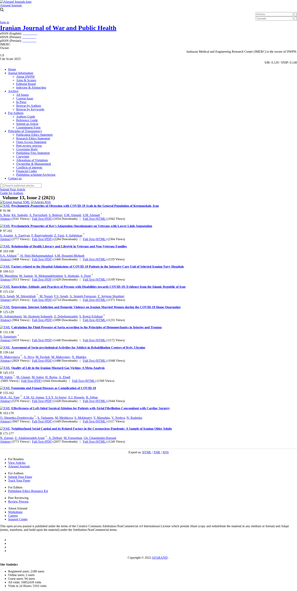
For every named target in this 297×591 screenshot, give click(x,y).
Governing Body (27, 149)
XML (157, 452)
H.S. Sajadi (7, 296)
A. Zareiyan (22, 235)
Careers (13, 515)
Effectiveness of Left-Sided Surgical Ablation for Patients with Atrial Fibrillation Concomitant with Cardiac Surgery (90, 408)
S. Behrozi (55, 215)
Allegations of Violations (32, 160)
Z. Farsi (59, 235)
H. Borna (51, 377)
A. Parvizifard (38, 215)
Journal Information (20, 73)
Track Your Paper (19, 480)
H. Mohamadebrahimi (49, 276)
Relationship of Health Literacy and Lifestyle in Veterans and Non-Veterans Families (69, 246)
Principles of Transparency (25, 131)
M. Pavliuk (43, 357)
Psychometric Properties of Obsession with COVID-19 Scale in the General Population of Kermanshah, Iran (85, 205)
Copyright (22, 156)
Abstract (5, 218)
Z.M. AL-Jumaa (33, 397)
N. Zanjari (6, 438)
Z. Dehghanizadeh (66, 316)
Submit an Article (27, 124)
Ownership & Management (33, 164)
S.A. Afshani (8, 255)
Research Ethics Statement (33, 138)
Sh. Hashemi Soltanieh (37, 316)
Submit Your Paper (20, 477)
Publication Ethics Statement (34, 134)
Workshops (15, 512)
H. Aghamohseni (11, 316)
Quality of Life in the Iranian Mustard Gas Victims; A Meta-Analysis (58, 368)
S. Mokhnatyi (83, 417)
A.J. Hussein (76, 397)
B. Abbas (92, 397)
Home (12, 69)
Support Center (17, 519)
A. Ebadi (64, 377)
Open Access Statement (31, 142)
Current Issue (24, 98)
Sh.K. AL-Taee (10, 397)
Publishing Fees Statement (33, 153)
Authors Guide (25, 116)
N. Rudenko (134, 417)
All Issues (22, 94)
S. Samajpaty (8, 336)
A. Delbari (55, 438)
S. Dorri (86, 276)
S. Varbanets (45, 417)
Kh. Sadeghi (19, 215)
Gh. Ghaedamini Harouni (100, 438)
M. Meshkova (64, 417)
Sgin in (4, 22)
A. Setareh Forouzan (83, 296)
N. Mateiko (79, 357)
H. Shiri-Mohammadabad (36, 255)
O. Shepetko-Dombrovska (17, 417)
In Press (21, 102)
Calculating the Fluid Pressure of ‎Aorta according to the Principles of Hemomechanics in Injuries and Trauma (86, 327)
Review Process (18, 501)
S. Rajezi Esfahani (91, 316)
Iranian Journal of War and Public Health (58, 27)
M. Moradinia (9, 276)
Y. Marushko (101, 417)
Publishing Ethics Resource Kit (28, 491)
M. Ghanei (23, 377)
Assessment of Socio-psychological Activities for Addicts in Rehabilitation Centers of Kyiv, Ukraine (78, 347)
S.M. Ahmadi (72, 215)
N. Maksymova (10, 357)
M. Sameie (26, 276)
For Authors (15, 113)
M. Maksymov (60, 357)
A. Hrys (29, 357)
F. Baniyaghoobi (42, 235)
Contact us (15, 178)
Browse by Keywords (30, 109)
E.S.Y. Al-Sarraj (56, 397)
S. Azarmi (6, 235)
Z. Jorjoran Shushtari (111, 296)
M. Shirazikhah (26, 296)
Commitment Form (28, 127)
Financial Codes (26, 171)
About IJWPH (25, 76)
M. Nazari (46, 296)
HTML (146, 452)
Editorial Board (26, 84)
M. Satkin (6, 377)
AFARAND (160, 557)
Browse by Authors (28, 105)
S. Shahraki (71, 276)
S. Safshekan (74, 235)
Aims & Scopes (26, 80)
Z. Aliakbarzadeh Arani (30, 438)
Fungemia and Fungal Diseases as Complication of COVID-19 (53, 388)
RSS (166, 452)
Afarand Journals (11, 5)
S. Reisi (5, 215)
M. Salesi (38, 377)
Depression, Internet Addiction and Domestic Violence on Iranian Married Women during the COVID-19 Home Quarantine (96, 307)
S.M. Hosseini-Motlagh (69, 255)
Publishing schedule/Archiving (35, 174)
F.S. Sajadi (61, 296)
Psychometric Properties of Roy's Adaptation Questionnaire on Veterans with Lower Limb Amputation (81, 226)
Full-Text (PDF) (42, 218)
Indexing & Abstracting (31, 87)
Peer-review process (29, 145)
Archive (13, 91)
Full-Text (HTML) (95, 218)
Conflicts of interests (29, 167)
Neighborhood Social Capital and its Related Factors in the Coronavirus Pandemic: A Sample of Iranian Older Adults (91, 428)
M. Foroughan (73, 438)
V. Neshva (118, 417)
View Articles (16, 462)
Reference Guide (27, 120)
